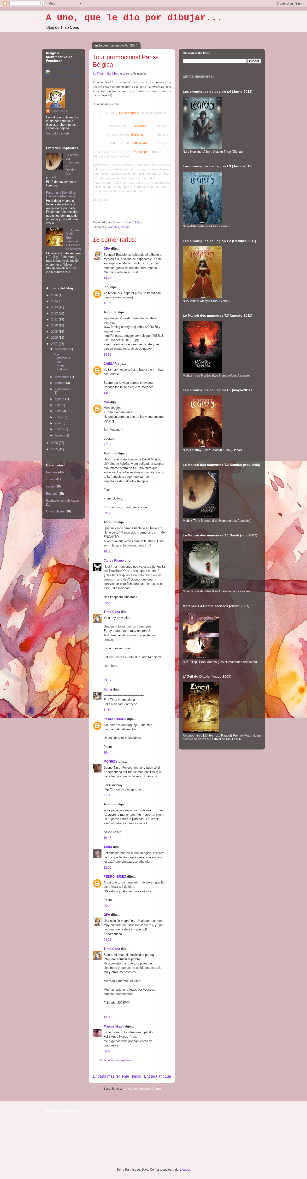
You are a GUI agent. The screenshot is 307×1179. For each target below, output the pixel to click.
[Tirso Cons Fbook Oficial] (48, 72)
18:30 (107, 551)
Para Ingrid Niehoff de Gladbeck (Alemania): (61, 194)
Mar (106, 402)
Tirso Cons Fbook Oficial (60, 68)
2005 (55, 449)
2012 (55, 313)
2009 (55, 331)
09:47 (107, 680)
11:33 (107, 303)
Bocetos (52, 493)
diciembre (62, 349)
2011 (55, 319)
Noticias (113, 227)
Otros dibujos (55, 511)
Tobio (108, 847)
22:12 (107, 444)
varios (125, 227)
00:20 (107, 906)
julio (58, 405)
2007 (55, 344)
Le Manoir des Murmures (109, 73)
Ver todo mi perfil (58, 133)
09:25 (107, 603)
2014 (55, 301)
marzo (60, 429)
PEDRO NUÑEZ (115, 719)
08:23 (107, 939)
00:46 (107, 1051)
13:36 (107, 1017)
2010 (55, 325)
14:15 (107, 393)
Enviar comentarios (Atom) (142, 1088)
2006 (55, 443)
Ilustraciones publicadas (63, 500)
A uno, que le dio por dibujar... (134, 18)
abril (58, 423)
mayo (59, 417)
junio (58, 411)
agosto (60, 399)
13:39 (107, 867)
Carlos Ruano (114, 560)
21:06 (107, 795)
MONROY (111, 761)
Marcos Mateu (114, 1026)
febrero (60, 435)
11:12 (107, 710)
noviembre (62, 377)
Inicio (136, 1076)
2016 (55, 295)
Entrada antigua (157, 1076)
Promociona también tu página (63, 76)
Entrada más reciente (111, 1076)
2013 (55, 307)
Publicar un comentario (115, 1060)
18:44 (107, 752)
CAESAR (110, 364)
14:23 (107, 278)
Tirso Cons (112, 612)
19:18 (107, 838)
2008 (55, 337)
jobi (106, 287)
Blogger (184, 1169)
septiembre (62, 389)
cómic (50, 479)
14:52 (107, 354)
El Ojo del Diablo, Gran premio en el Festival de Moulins (73, 239)
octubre (60, 383)
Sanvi (108, 689)
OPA (107, 248)
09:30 (107, 513)
